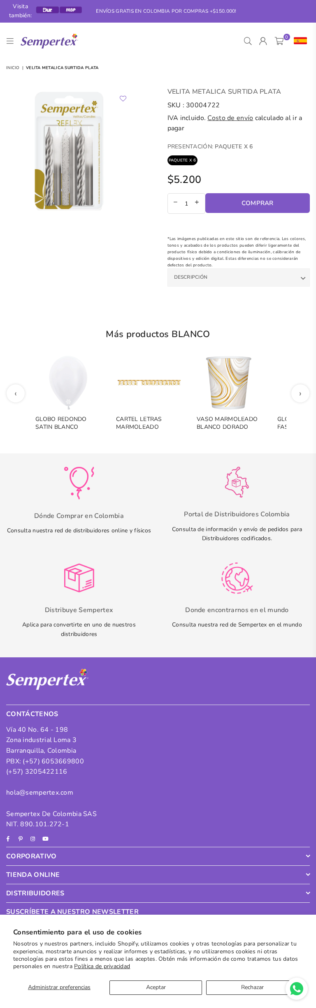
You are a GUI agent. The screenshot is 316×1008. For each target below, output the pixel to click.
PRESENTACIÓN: (210, 146)
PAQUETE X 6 (182, 160)
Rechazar (252, 987)
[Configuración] (298, 41)
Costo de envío (230, 118)
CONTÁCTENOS (32, 714)
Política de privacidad (102, 966)
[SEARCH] (248, 41)
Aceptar (156, 987)
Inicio (13, 68)
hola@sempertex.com (39, 792)
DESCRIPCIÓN (191, 277)
